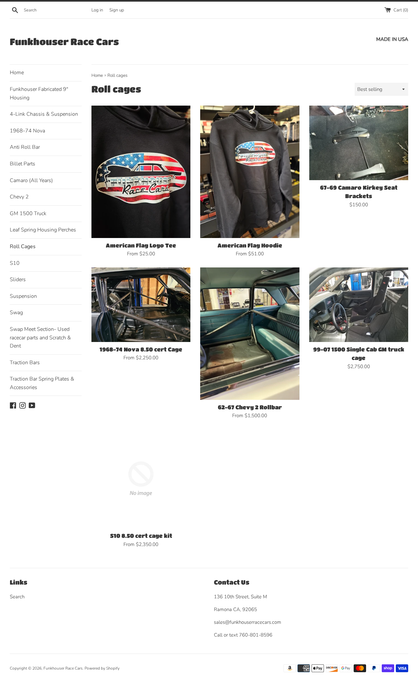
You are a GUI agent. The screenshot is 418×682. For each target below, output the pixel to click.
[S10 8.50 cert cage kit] (140, 478)
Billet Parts (22, 163)
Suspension (23, 296)
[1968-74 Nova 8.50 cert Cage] (140, 304)
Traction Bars (25, 362)
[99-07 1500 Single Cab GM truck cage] (358, 304)
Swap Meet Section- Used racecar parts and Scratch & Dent (40, 338)
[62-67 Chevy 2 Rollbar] (249, 333)
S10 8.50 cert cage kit (141, 536)
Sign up (116, 10)
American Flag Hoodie (249, 245)
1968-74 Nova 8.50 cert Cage (141, 349)
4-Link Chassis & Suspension (44, 114)
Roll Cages (23, 246)
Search (17, 596)
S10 (15, 263)
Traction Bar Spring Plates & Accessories (42, 383)
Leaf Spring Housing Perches (43, 229)
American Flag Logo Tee (141, 245)
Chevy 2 (19, 196)
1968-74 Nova (27, 130)
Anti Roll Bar (25, 147)
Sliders (18, 279)
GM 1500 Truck (28, 213)
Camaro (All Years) (31, 180)
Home (17, 72)
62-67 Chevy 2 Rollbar (250, 407)
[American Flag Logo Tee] (140, 172)
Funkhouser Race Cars (64, 41)
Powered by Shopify (102, 668)
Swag (16, 312)
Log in (97, 10)
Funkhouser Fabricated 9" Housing (39, 93)
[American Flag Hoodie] (249, 172)
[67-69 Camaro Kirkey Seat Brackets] (358, 143)
